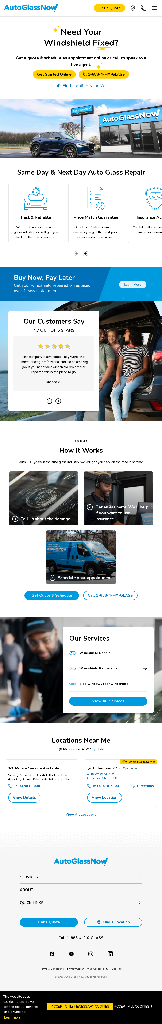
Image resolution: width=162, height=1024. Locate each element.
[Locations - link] (133, 8)
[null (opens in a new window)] (110, 954)
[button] (81, 938)
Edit (101, 749)
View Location (104, 797)
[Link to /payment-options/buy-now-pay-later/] (81, 284)
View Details (24, 797)
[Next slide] (85, 253)
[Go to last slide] (49, 401)
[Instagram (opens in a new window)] (90, 954)
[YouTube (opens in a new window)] (71, 954)
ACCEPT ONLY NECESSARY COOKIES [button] (80, 1006)
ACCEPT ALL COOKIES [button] (131, 1006)
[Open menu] (154, 8)
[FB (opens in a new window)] (52, 954)
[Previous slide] (76, 253)
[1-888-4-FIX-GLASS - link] (143, 8)
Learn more (12, 1017)
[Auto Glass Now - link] (31, 8)
